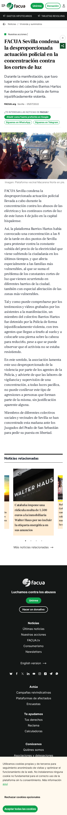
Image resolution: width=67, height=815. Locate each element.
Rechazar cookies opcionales (22, 797)
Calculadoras (33, 731)
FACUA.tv (33, 640)
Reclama (33, 725)
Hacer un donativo (33, 609)
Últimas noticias (33, 629)
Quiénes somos (33, 749)
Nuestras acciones (33, 634)
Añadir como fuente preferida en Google (27, 117)
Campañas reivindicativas (33, 692)
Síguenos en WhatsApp (18, 122)
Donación (53, 5)
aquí (5, 783)
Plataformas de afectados (33, 698)
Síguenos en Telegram (46, 122)
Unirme (37, 5)
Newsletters (34, 651)
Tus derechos (33, 719)
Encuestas (33, 704)
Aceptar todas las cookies (20, 808)
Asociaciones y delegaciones (33, 755)
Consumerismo (33, 646)
